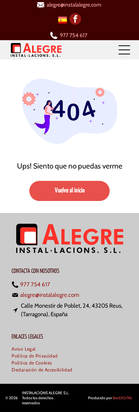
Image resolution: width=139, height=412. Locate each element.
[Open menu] (124, 50)
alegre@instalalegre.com (74, 4)
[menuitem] (26, 349)
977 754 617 (73, 35)
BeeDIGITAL (122, 397)
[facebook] (75, 20)
